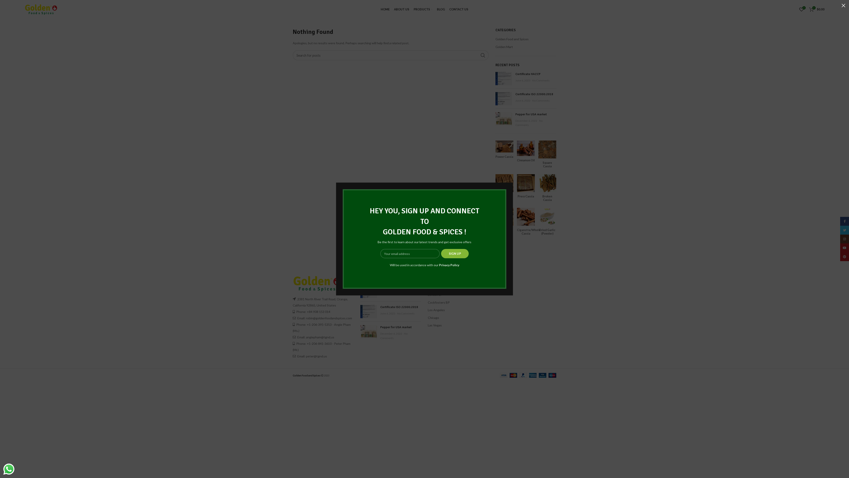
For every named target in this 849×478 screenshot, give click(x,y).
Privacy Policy (449, 265)
